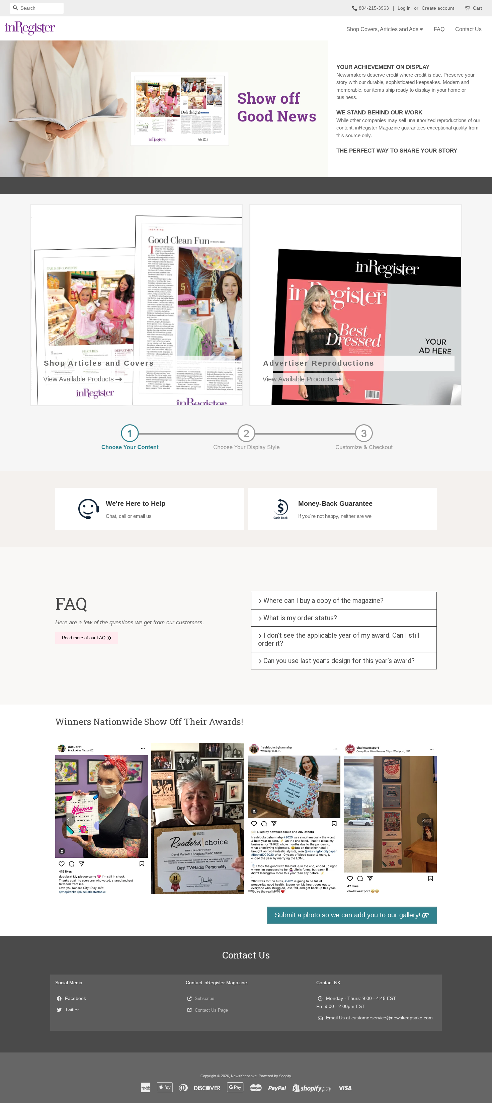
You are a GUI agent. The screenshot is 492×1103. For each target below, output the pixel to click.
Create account (438, 8)
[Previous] (68, 819)
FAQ (439, 29)
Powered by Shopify (275, 1076)
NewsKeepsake (244, 1076)
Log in (404, 8)
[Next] (423, 819)
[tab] (241, 891)
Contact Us (468, 29)
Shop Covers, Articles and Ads (383, 29)
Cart (477, 8)
